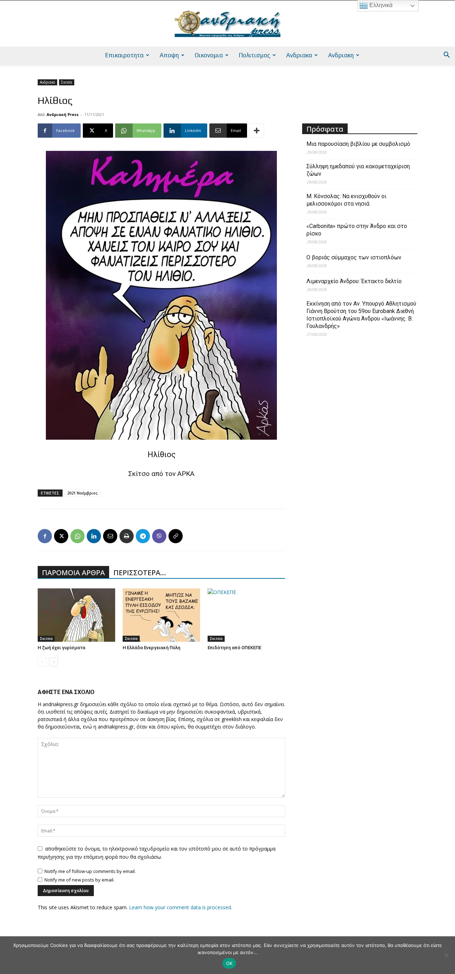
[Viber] (159, 536)
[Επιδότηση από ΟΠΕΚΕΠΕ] (246, 615)
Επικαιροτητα (124, 55)
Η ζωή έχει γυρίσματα (61, 647)
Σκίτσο (139, 474)
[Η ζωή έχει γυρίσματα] (76, 615)
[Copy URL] (175, 536)
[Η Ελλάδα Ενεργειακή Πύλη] (161, 615)
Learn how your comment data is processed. (180, 907)
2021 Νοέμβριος (82, 493)
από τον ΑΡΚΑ (172, 474)
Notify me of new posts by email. (79, 880)
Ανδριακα (299, 55)
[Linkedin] (94, 536)
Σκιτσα (66, 82)
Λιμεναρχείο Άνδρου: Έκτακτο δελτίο (354, 281)
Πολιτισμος (254, 55)
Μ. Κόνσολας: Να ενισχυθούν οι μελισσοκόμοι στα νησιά (346, 200)
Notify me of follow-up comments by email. (90, 871)
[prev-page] (42, 661)
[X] (61, 536)
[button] (446, 55)
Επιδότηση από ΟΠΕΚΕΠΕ (234, 647)
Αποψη (169, 55)
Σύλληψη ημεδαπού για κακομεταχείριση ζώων (358, 170)
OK (229, 963)
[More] (256, 130)
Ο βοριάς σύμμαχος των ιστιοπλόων (353, 257)
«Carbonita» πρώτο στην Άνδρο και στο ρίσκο (356, 230)
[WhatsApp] (77, 536)
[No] (446, 955)
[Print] (126, 536)
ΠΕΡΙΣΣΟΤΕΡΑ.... (139, 572)
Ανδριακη (341, 55)
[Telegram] (143, 536)
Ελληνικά (380, 5)
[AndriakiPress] (227, 24)
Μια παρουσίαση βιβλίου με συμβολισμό (358, 144)
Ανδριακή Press (63, 114)
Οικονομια (209, 55)
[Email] (110, 536)
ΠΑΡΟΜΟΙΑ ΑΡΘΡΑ (73, 572)
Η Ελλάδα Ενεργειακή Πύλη (151, 647)
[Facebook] (45, 536)
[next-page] (53, 661)
